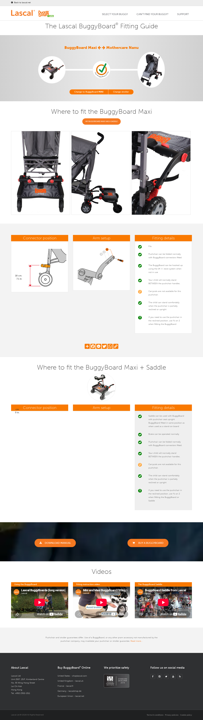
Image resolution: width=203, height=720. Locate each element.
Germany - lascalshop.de (69, 691)
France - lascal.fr (65, 686)
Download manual (58, 542)
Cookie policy (186, 715)
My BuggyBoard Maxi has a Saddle (101, 121)
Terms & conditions (155, 715)
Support (183, 14)
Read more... (136, 641)
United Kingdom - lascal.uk (70, 681)
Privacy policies (171, 715)
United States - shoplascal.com (72, 676)
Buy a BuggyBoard (151, 542)
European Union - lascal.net (71, 696)
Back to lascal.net (22, 2)
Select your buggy (115, 14)
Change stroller (121, 91)
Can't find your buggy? (152, 14)
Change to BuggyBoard (88, 91)
